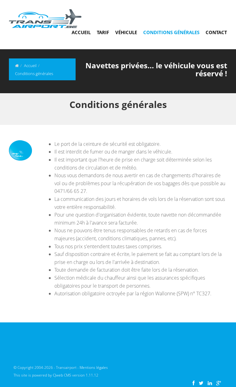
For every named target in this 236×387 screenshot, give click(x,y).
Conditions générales (171, 32)
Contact (216, 32)
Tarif (103, 32)
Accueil (81, 32)
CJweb (58, 375)
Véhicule (126, 32)
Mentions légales (94, 367)
